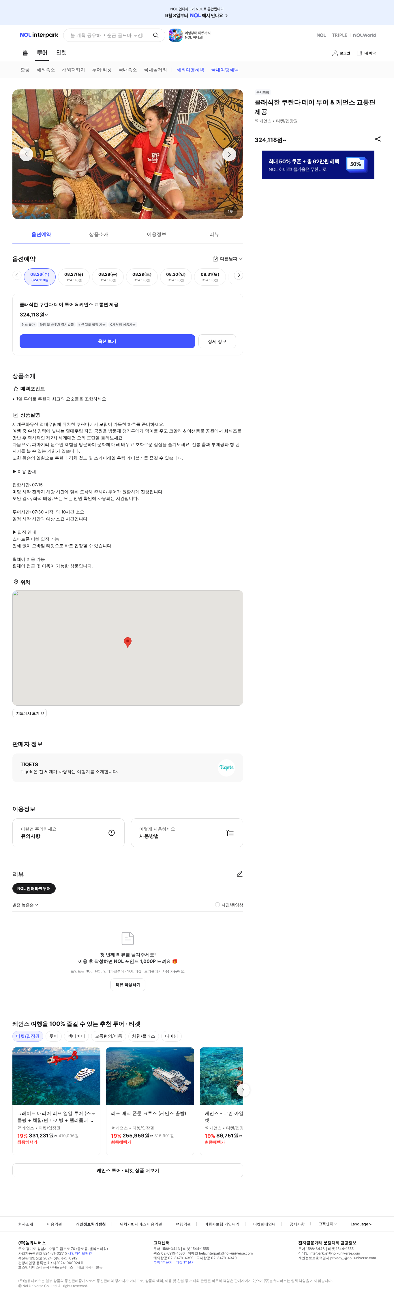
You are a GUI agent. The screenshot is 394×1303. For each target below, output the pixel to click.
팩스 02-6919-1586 (169, 1253)
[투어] (42, 53)
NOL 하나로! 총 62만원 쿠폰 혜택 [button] (105, 35)
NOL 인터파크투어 (34, 888)
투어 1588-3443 (166, 1248)
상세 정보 (217, 341)
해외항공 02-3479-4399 (173, 1258)
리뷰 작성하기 (127, 984)
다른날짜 (228, 258)
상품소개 (99, 234)
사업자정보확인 (80, 1253)
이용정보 (156, 234)
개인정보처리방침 (91, 1224)
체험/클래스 (143, 1036)
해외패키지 (73, 69)
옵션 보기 (107, 341)
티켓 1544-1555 (196, 1248)
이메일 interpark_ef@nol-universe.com (329, 1253)
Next (243, 1090)
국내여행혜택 (225, 69)
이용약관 (54, 1224)
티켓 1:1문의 (185, 1262)
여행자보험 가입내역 (221, 1224)
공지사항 (297, 1224)
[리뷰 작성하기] (239, 874)
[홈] (25, 53)
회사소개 (25, 1224)
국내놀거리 (155, 69)
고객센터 (325, 1223)
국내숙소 (128, 69)
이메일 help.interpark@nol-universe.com (220, 1253)
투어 (53, 1036)
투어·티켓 (102, 69)
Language (359, 1224)
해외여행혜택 (190, 69)
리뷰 (214, 234)
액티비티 (76, 1036)
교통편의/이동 (108, 1036)
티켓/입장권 (28, 1036)
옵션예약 (41, 234)
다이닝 (171, 1036)
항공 (25, 69)
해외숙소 (46, 69)
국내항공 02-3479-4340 (216, 1258)
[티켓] (61, 53)
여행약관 (183, 1224)
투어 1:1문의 (162, 1262)
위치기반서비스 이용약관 (141, 1224)
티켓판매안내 (264, 1224)
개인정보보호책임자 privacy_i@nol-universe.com (337, 1258)
